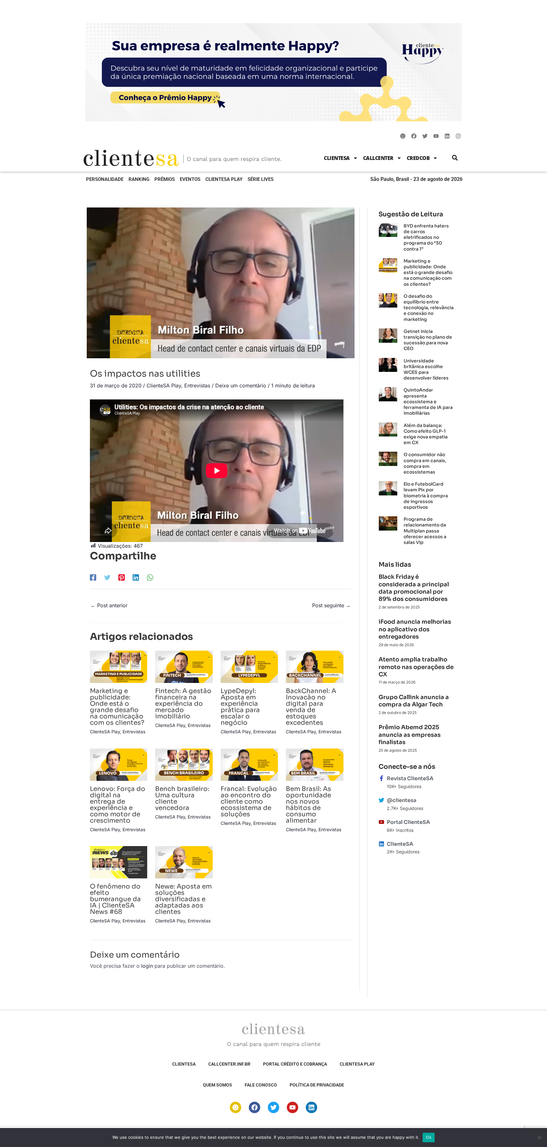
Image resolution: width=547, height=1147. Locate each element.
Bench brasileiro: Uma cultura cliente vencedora (182, 798)
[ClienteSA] (381, 844)
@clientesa (401, 800)
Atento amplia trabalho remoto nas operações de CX (416, 667)
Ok (428, 1137)
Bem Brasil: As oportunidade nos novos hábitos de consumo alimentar (308, 805)
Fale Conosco (261, 1084)
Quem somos (217, 1084)
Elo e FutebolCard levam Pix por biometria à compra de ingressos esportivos (426, 495)
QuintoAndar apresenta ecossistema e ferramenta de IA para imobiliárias (428, 401)
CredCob (418, 158)
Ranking (139, 179)
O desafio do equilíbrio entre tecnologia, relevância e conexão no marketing (429, 307)
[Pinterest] (121, 577)
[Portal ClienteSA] (381, 822)
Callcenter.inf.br (229, 1064)
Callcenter (378, 158)
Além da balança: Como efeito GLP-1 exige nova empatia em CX (426, 434)
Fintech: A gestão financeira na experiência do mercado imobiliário (183, 703)
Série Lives (261, 179)
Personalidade (104, 179)
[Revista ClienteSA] (381, 778)
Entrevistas (197, 385)
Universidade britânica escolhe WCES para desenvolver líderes (426, 369)
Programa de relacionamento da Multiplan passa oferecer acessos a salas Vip (425, 530)
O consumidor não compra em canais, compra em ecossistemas (425, 463)
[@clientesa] (381, 800)
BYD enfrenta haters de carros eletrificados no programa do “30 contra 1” (426, 237)
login (147, 966)
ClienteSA (337, 158)
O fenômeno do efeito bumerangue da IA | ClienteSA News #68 (115, 899)
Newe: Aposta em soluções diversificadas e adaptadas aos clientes (183, 899)
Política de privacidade (317, 1084)
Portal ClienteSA (408, 822)
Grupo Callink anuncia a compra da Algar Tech (414, 701)
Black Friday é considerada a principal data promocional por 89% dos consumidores (414, 587)
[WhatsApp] (150, 577)
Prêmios (164, 179)
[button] (455, 158)
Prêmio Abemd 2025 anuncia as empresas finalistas (410, 735)
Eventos (190, 179)
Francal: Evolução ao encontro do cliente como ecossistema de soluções (249, 801)
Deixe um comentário (240, 385)
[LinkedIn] (136, 577)
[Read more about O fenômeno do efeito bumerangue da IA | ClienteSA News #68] (118, 862)
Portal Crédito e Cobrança (295, 1064)
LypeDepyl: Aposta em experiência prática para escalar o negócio (240, 707)
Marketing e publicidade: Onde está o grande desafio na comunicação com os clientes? (117, 707)
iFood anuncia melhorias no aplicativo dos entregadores (415, 629)
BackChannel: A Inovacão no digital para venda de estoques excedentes (311, 707)
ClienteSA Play (223, 179)
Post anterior (109, 605)
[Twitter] (107, 577)
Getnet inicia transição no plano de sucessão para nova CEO (428, 340)
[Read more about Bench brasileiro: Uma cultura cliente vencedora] (183, 764)
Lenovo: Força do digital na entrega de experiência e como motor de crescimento (117, 805)
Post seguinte (331, 605)
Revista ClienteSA (410, 778)
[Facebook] (93, 577)
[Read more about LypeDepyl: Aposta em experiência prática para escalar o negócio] (249, 666)
